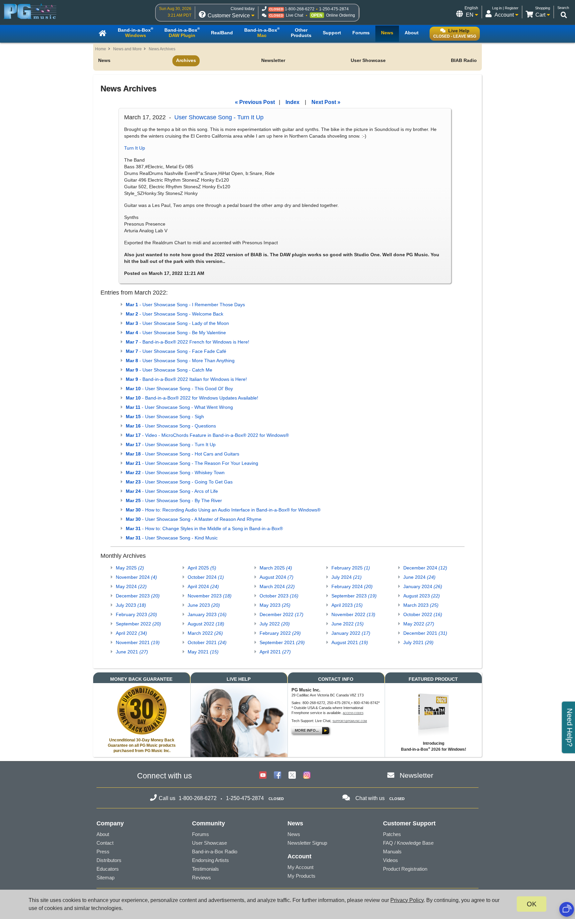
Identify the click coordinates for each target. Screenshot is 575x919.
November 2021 (138, 642)
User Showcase (368, 60)
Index (292, 102)
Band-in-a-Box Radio (214, 851)
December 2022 (281, 614)
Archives (186, 60)
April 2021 (275, 651)
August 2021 (349, 642)
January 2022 (350, 633)
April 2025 (202, 567)
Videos (390, 860)
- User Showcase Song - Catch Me (169, 370)
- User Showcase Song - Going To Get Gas (179, 481)
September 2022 (138, 623)
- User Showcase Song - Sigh (165, 416)
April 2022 (131, 633)
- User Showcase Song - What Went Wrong (179, 407)
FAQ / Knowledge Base (408, 843)
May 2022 (418, 623)
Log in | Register (505, 8)
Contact (104, 843)
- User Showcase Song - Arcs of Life (172, 491)
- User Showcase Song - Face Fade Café (176, 351)
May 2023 (275, 605)
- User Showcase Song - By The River (174, 500)
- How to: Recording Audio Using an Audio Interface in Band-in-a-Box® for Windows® (223, 509)
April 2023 (347, 605)
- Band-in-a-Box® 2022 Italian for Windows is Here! (186, 379)
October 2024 (206, 577)
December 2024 (425, 567)
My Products (301, 876)
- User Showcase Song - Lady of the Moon (177, 323)
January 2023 (207, 614)
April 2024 (203, 586)
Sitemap (105, 877)
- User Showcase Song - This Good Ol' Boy (179, 388)
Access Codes (353, 713)
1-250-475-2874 (334, 9)
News (104, 60)
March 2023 (421, 605)
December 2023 (138, 595)
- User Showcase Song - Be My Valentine (176, 332)
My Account (300, 867)
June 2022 (347, 623)
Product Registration (405, 869)
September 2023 (354, 595)
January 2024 (422, 586)
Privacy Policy (407, 900)
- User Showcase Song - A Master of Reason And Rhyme (194, 519)
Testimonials (205, 869)
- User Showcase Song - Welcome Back (174, 314)
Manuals (392, 851)
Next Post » (325, 102)
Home (100, 49)
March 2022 (205, 633)
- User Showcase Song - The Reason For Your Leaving (192, 463)
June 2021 (132, 651)
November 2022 (353, 614)
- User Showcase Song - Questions (171, 426)
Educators (107, 869)
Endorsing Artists (210, 860)
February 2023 (136, 614)
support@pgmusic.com (349, 721)
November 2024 (136, 577)
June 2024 (419, 577)
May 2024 (131, 586)
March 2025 (276, 567)
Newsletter (273, 60)
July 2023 (131, 605)
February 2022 (280, 633)
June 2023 (204, 605)
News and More (127, 49)
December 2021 (425, 633)
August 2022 (206, 623)
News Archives (162, 49)
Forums (200, 834)
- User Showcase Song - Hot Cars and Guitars (182, 454)
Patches (392, 834)
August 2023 (421, 595)
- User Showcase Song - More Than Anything (180, 360)
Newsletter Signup (307, 843)
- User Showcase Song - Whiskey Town (175, 472)
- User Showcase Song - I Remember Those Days (185, 304)
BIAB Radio (464, 60)
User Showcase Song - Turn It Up (219, 117)
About (102, 834)
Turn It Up (134, 148)
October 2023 (279, 595)
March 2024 (277, 586)
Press (102, 851)
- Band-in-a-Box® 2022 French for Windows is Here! (187, 342)
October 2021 (207, 642)
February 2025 (350, 567)
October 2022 (422, 614)
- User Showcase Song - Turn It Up (171, 444)
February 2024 (352, 586)
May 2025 (130, 567)
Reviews (201, 877)
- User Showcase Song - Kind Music (172, 537)
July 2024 (346, 577)
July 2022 (275, 623)
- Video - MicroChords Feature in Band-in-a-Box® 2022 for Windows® (207, 435)
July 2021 (418, 642)
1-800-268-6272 (299, 9)
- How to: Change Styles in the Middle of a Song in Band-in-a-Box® (204, 528)
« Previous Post (255, 102)
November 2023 (210, 595)
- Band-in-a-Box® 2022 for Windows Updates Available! (192, 398)
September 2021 (282, 642)
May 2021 (203, 651)
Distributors (108, 860)
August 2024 (276, 577)
